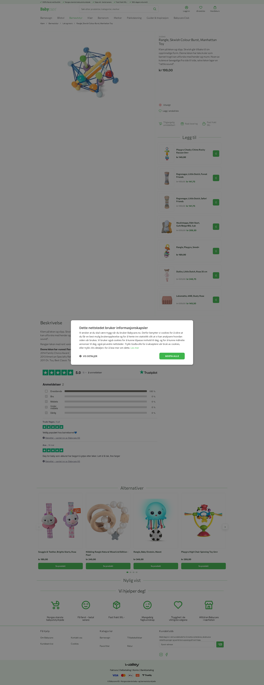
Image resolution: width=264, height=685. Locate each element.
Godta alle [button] (172, 355)
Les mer (135, 347)
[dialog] (132, 342)
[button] (88, 356)
